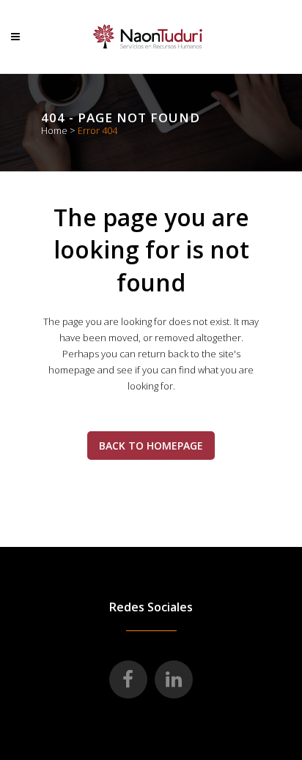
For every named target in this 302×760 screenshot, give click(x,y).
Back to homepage (151, 445)
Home (54, 130)
